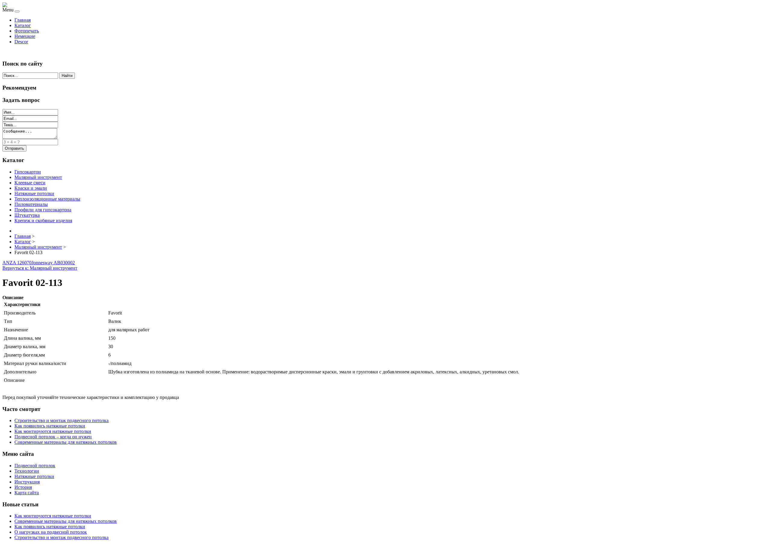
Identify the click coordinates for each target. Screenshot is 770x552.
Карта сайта (26, 492)
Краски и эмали (30, 188)
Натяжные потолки (34, 193)
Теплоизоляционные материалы (47, 198)
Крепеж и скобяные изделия (43, 220)
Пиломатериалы (31, 204)
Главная (22, 20)
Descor (21, 41)
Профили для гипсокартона (42, 209)
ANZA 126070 (17, 262)
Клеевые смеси (29, 182)
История (23, 487)
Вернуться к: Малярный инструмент (39, 268)
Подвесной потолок (34, 465)
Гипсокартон (27, 171)
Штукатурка (27, 215)
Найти (67, 75)
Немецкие (24, 36)
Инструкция (27, 481)
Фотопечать (26, 30)
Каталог (22, 25)
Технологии (26, 471)
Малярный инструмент (38, 177)
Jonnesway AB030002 (53, 262)
